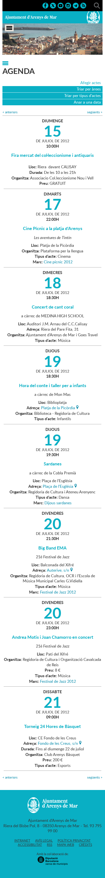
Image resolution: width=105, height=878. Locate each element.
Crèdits (85, 845)
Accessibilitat (30, 845)
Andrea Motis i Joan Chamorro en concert (52, 637)
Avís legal (44, 840)
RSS (49, 845)
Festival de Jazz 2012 (58, 592)
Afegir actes (90, 82)
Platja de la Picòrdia (58, 407)
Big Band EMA (52, 548)
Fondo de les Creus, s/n (58, 743)
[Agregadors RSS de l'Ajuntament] (83, 5)
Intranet (22, 840)
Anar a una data (87, 102)
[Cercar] (97, 5)
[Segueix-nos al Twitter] (53, 5)
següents (95, 112)
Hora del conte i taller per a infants (52, 385)
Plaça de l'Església (58, 486)
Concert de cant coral (53, 307)
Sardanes (53, 464)
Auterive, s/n (58, 570)
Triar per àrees (89, 89)
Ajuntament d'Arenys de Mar (31, 17)
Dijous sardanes (58, 503)
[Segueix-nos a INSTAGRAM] (68, 5)
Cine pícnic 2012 (58, 262)
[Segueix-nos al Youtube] (60, 5)
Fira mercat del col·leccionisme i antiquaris (52, 155)
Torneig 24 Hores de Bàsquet (52, 726)
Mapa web (65, 845)
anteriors (10, 112)
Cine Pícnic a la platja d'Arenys (52, 228)
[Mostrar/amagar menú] (9, 28)
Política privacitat (74, 840)
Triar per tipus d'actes (82, 95)
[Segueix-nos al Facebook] (45, 5)
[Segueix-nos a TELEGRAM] (76, 5)
